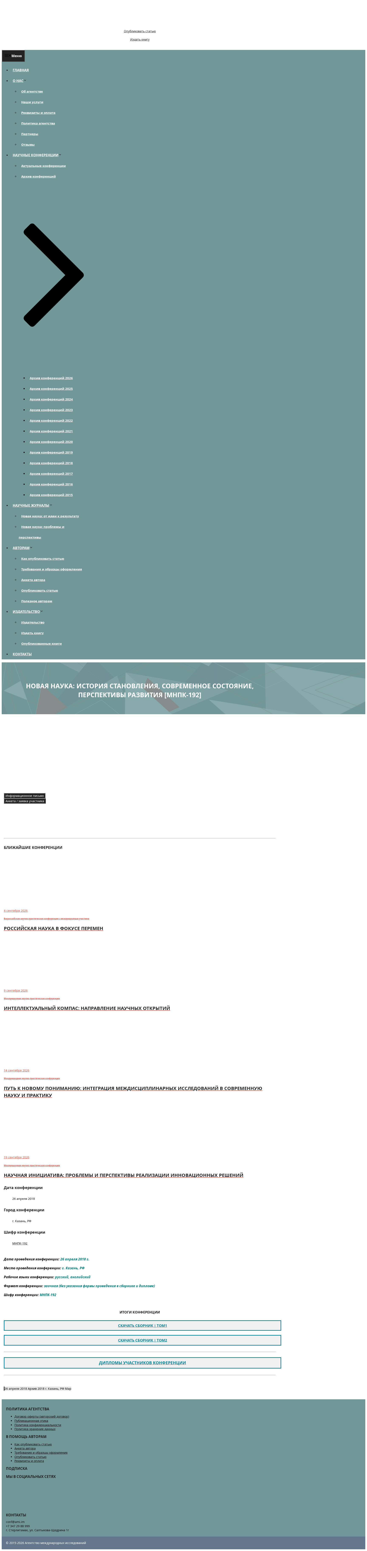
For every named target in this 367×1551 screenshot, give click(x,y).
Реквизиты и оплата (38, 112)
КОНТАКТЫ (22, 654)
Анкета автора (33, 580)
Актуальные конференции (43, 166)
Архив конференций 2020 (51, 442)
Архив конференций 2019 (51, 452)
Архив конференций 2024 (51, 399)
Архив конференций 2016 (51, 484)
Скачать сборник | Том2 (142, 1340)
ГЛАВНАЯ (21, 70)
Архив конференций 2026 (51, 378)
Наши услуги (32, 102)
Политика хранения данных (34, 1429)
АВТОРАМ (21, 548)
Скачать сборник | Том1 (142, 1325)
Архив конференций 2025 (51, 388)
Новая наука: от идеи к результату (50, 516)
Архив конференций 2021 (51, 431)
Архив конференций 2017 (51, 473)
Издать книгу (140, 39)
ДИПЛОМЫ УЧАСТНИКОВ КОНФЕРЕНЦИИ (142, 1363)
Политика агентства (38, 123)
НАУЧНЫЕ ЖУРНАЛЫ (31, 505)
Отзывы (28, 144)
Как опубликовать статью (42, 558)
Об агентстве (32, 91)
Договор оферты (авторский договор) (41, 1416)
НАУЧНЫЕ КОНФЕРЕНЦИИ (35, 155)
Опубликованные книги (41, 643)
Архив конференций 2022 (51, 420)
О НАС (18, 80)
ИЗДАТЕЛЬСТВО (26, 611)
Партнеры (29, 134)
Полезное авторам (36, 601)
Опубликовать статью (140, 31)
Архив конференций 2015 (51, 495)
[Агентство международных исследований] (30, 24)
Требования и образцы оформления (51, 569)
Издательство (32, 622)
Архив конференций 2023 (51, 410)
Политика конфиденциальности (37, 1425)
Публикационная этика (31, 1421)
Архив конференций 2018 (51, 463)
